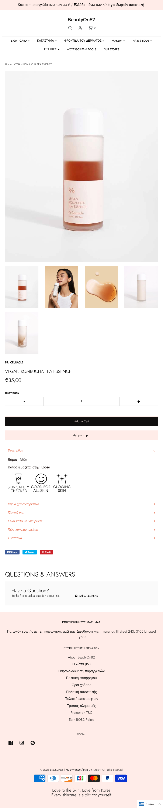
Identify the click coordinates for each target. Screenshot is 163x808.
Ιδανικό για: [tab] (16, 512)
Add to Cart (81, 421)
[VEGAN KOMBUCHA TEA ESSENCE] (22, 287)
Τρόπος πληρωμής (81, 705)
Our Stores (111, 49)
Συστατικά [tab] (15, 538)
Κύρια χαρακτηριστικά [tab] (23, 504)
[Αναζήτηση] (70, 28)
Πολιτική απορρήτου (81, 677)
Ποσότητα (12, 393)
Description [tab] (15, 450)
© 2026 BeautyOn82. (52, 770)
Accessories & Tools (81, 49)
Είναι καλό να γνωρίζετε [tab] (25, 521)
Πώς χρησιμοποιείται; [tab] (23, 529)
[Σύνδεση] (80, 28)
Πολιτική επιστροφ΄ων (81, 698)
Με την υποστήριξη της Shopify (83, 770)
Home (8, 64)
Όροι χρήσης (81, 684)
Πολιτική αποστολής (81, 692)
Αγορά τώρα (81, 435)
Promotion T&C (81, 712)
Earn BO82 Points (81, 719)
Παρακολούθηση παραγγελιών (81, 671)
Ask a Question (88, 596)
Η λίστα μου (81, 664)
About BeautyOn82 (81, 657)
